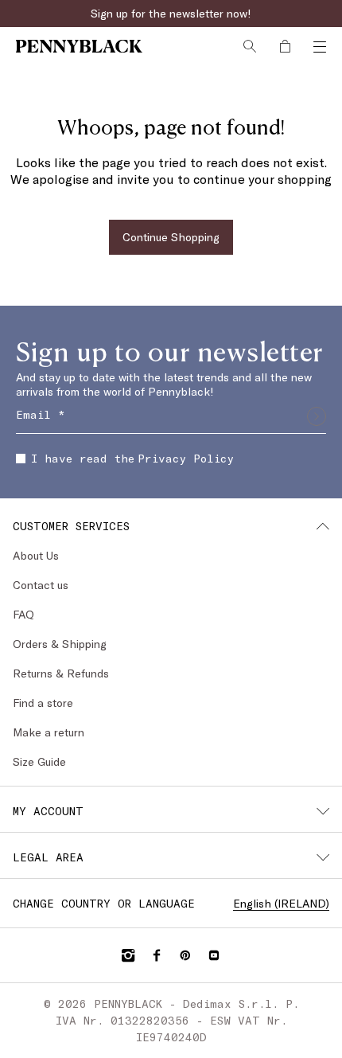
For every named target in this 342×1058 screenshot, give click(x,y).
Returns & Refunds (61, 673)
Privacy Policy (186, 458)
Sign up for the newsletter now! (171, 13)
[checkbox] (20, 458)
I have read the (132, 458)
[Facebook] (157, 955)
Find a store (43, 702)
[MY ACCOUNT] (323, 811)
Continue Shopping (171, 237)
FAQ (23, 614)
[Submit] (316, 416)
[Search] (249, 46)
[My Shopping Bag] (284, 46)
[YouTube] (214, 955)
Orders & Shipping (60, 643)
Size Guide (39, 761)
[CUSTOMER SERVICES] (323, 526)
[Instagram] (128, 955)
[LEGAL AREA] (323, 857)
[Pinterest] (185, 955)
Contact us (40, 584)
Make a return (48, 732)
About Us (36, 555)
